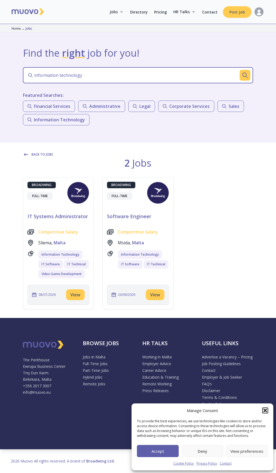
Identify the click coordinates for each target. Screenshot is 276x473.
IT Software (51, 264)
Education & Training (160, 377)
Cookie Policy (183, 463)
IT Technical (76, 264)
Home (16, 28)
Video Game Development (62, 274)
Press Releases (155, 390)
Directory (139, 12)
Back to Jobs (42, 154)
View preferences (246, 451)
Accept (157, 451)
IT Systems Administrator (57, 216)
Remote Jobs (94, 383)
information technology (59, 120)
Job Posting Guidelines (221, 363)
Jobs (114, 11)
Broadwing (41, 185)
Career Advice (154, 370)
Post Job (237, 12)
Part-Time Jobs (96, 370)
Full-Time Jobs (95, 363)
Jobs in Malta (94, 356)
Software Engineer (129, 216)
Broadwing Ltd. (100, 461)
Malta (59, 243)
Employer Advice (156, 363)
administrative (104, 106)
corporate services (189, 106)
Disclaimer (211, 390)
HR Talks (181, 11)
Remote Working (157, 383)
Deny (202, 451)
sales (234, 106)
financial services (52, 106)
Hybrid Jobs (92, 377)
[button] (265, 410)
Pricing (160, 12)
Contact (226, 463)
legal (144, 106)
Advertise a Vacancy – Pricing (227, 356)
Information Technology (60, 254)
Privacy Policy (206, 463)
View (75, 295)
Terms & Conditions (219, 397)
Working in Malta (157, 356)
